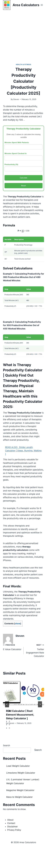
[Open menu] (41, 5)
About (10, 820)
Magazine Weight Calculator (20, 790)
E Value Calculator (12, 647)
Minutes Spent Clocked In (16, 153)
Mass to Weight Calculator (19, 797)
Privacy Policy (14, 830)
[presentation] (23, 692)
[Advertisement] (23, 34)
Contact (11, 823)
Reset (23, 186)
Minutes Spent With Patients (17, 142)
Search (6, 745)
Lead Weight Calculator (18, 766)
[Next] (40, 704)
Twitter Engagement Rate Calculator (35, 650)
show (17, 623)
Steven (16, 99)
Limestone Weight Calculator (20, 773)
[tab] (9, 711)
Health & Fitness (23, 64)
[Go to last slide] (7, 704)
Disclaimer (12, 826)
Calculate (23, 178)
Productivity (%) (11, 164)
